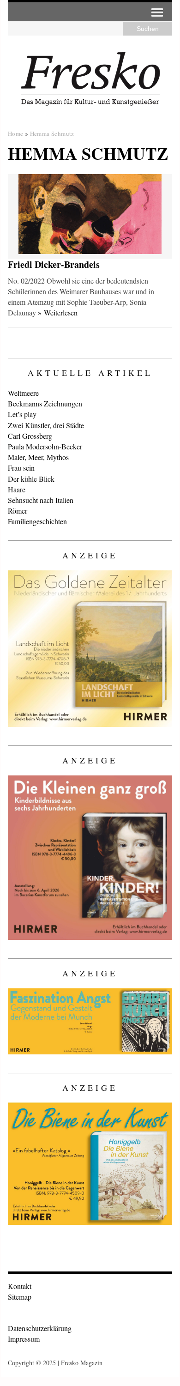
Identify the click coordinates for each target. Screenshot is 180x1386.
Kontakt (19, 1286)
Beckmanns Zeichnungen (45, 403)
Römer (17, 510)
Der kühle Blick (31, 479)
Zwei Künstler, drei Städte (46, 425)
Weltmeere (23, 393)
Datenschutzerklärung (40, 1328)
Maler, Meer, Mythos (38, 457)
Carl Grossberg (30, 436)
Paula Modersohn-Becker (45, 446)
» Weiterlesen (58, 312)
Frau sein (21, 467)
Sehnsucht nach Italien (40, 500)
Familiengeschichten (37, 521)
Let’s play (22, 414)
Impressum (24, 1339)
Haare (16, 489)
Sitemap (19, 1296)
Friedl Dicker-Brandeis (54, 264)
